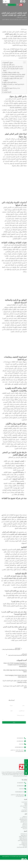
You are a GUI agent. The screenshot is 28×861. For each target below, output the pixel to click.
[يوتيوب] (24, 1)
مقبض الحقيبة (24, 824)
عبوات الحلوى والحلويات (23, 837)
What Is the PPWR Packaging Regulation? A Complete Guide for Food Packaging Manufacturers (15, 664)
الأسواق (25, 804)
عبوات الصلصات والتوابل (23, 836)
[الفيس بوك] (21, 1)
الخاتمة (5, 90)
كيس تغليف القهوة (24, 835)
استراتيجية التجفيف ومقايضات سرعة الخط (13, 76)
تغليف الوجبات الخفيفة (23, 839)
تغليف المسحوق (24, 841)
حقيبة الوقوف (25, 816)
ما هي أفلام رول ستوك (8, 64)
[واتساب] (26, 765)
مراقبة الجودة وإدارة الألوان (10, 82)
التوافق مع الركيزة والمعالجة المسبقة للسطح (14, 74)
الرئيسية (25, 17)
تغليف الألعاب (25, 845)
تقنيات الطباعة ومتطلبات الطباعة (11, 72)
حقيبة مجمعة (25, 828)
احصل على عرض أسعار (12, 4)
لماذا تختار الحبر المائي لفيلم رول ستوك (12, 66)
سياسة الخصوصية (24, 811)
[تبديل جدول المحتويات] (23, 62)
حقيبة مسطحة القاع (24, 821)
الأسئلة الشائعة (7, 92)
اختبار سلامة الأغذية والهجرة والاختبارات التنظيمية (12, 79)
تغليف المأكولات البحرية (23, 844)
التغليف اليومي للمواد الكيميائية (22, 847)
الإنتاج (26, 813)
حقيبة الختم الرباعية (24, 820)
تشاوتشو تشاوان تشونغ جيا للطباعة (18, 856)
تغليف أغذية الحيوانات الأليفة (22, 840)
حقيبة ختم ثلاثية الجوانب (23, 819)
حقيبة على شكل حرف (23, 817)
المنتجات (25, 803)
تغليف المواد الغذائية (24, 833)
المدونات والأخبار (19, 17)
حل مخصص (25, 807)
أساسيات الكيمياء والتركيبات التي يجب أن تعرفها (13, 69)
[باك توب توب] (26, 761)
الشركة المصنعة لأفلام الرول (19, 51)
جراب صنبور (25, 823)
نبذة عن (25, 808)
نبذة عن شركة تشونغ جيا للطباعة (12, 88)
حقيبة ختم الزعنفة (24, 827)
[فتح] (7, 5)
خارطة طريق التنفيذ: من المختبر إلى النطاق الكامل (13, 85)
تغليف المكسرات (24, 843)
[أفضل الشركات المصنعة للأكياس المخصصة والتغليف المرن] (20, 5)
